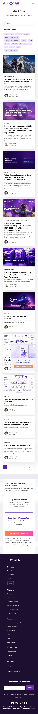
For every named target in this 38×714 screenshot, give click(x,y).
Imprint (32, 707)
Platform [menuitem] (10, 590)
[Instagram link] (21, 703)
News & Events (9, 34)
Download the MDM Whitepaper (23, 366)
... (29, 467)
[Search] (5, 23)
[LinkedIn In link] (25, 703)
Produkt (12, 47)
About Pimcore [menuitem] (12, 571)
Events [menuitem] (9, 634)
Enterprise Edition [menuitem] (12, 601)
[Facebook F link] (12, 703)
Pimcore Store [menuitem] (11, 613)
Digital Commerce (25, 44)
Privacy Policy (19, 698)
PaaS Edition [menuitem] (11, 598)
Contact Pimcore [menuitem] (13, 671)
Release (24, 40)
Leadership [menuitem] (10, 575)
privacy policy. (25, 546)
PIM (6, 47)
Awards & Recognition (11, 37)
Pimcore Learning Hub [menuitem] (14, 623)
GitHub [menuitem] (9, 655)
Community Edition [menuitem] (13, 609)
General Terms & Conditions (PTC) (21, 708)
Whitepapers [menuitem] (11, 630)
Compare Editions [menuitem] (13, 594)
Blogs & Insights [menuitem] (12, 626)
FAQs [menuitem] (8, 638)
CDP (18, 47)
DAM (30, 40)
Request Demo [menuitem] (12, 666)
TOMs (33, 708)
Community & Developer (12, 40)
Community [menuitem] (12, 648)
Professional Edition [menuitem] (13, 605)
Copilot (7, 44)
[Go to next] (4, 470)
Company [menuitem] (11, 567)
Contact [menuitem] (10, 661)
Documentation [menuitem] (12, 651)
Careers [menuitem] (9, 578)
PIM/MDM (19, 34)
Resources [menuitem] (11, 619)
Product (26, 34)
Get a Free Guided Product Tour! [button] (19, 533)
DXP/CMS (14, 44)
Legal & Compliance (11, 50)
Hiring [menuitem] (10, 583)
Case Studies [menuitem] (11, 642)
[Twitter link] (16, 703)
